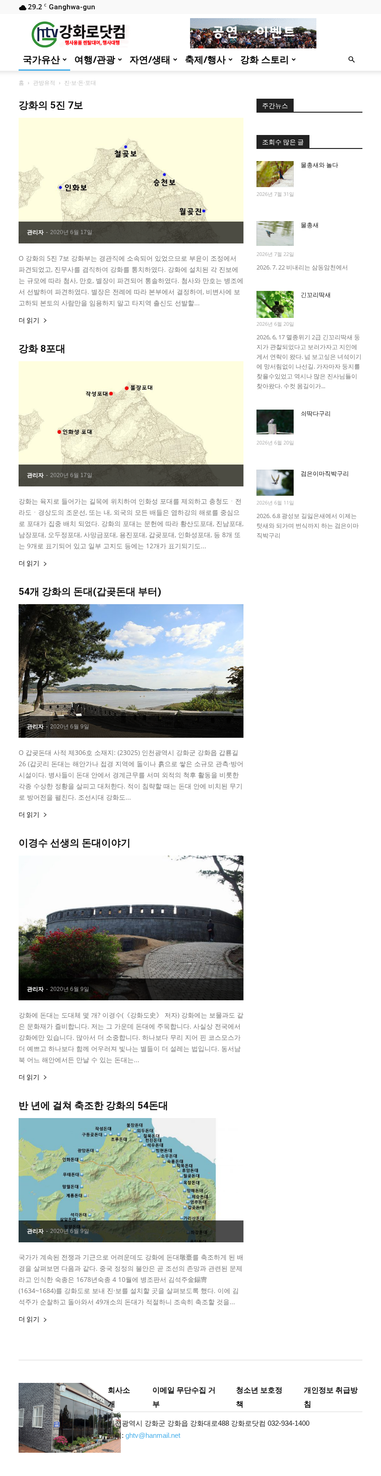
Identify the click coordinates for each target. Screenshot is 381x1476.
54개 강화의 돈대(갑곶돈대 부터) (90, 591)
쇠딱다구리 (316, 413)
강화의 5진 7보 (51, 105)
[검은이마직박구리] (275, 483)
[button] (351, 59)
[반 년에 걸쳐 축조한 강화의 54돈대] (131, 1180)
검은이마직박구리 (325, 473)
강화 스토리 (264, 59)
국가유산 (41, 59)
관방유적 (44, 83)
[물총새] (275, 233)
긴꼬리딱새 (316, 294)
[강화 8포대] (131, 424)
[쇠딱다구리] (275, 422)
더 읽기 (29, 320)
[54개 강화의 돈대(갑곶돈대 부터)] (131, 671)
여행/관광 (94, 59)
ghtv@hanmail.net (152, 1435)
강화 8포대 (42, 348)
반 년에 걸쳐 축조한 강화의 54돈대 (93, 1105)
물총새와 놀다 (319, 165)
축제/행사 (205, 59)
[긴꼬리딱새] (275, 304)
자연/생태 (150, 59)
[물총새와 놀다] (275, 174)
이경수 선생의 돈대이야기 (75, 843)
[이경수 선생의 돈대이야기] (131, 928)
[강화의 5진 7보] (131, 180)
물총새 (310, 225)
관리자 (35, 232)
